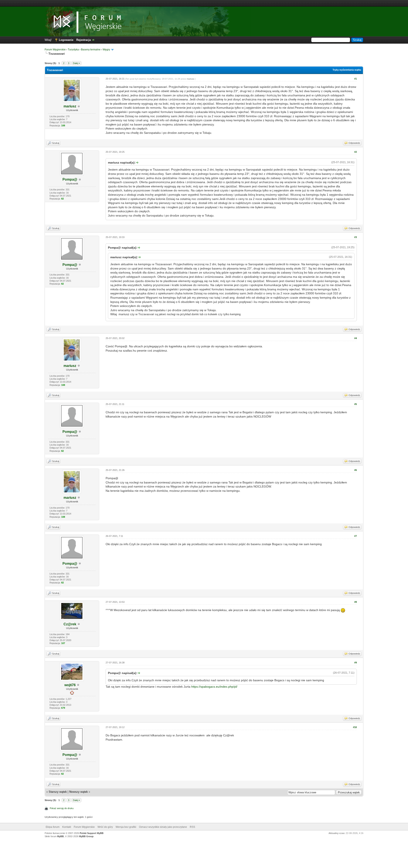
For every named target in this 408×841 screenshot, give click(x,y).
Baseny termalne (91, 49)
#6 (355, 470)
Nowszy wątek (78, 791)
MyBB (60, 836)
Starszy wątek (58, 791)
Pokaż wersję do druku (62, 808)
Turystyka (73, 49)
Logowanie (66, 39)
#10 (355, 727)
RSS (192, 826)
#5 (355, 404)
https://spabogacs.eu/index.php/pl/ (214, 686)
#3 (355, 237)
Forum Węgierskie (55, 49)
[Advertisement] (204, 3)
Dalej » (76, 63)
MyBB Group (86, 836)
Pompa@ (69, 179)
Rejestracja (83, 39)
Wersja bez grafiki (126, 826)
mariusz (70, 106)
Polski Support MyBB (91, 833)
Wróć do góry (105, 826)
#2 (355, 152)
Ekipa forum (53, 826)
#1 (355, 78)
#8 (355, 602)
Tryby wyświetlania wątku (347, 69)
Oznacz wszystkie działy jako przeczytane (163, 826)
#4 (355, 338)
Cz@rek (70, 624)
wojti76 (70, 685)
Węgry (106, 49)
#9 (355, 662)
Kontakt (66, 826)
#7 (355, 536)
